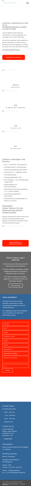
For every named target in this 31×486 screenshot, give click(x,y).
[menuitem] (27, 3)
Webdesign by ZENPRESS (17, 481)
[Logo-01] (12, 3)
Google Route (8, 438)
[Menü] (27, 3)
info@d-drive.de (8, 422)
